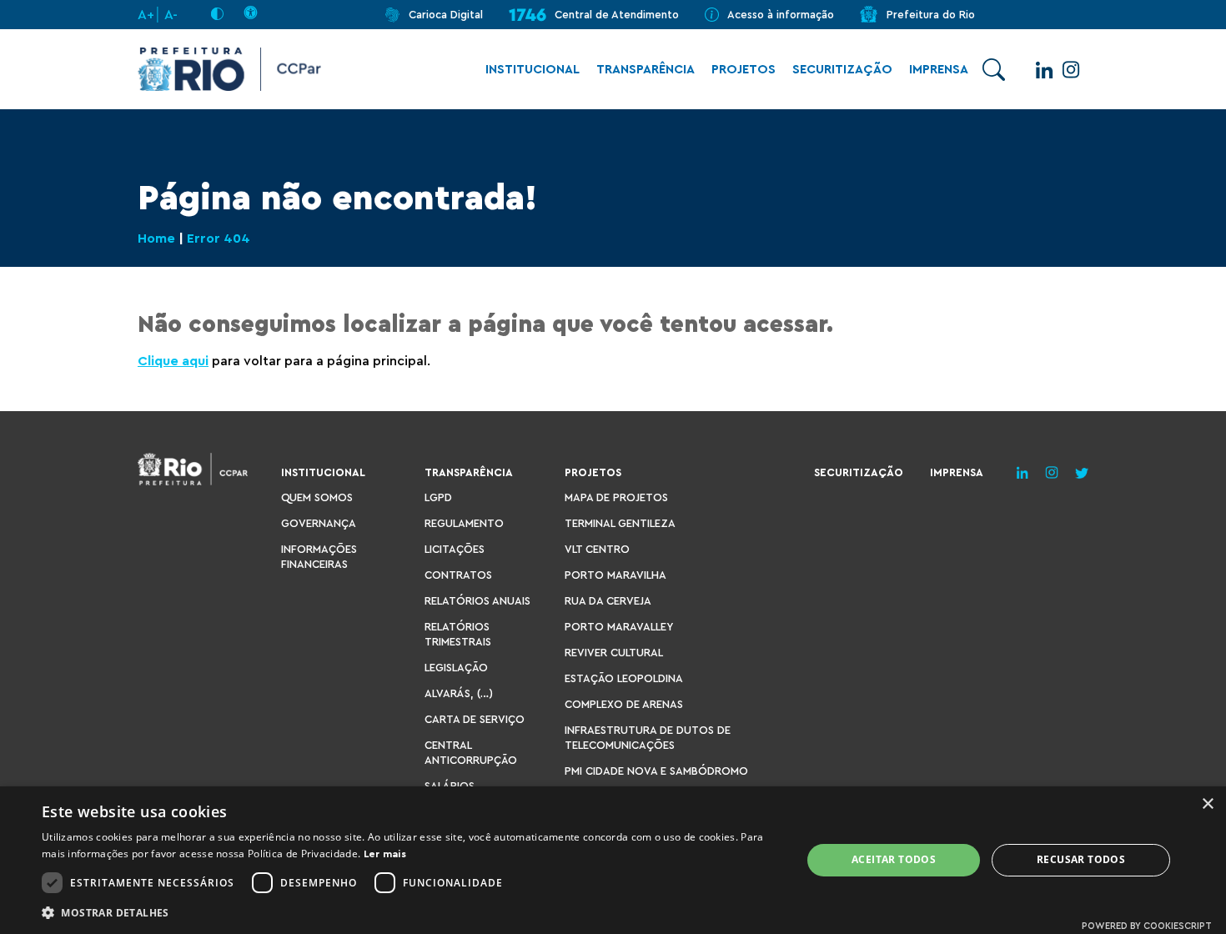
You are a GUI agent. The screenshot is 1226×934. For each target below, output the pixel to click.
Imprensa (938, 69)
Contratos (458, 575)
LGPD (438, 497)
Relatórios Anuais (477, 600)
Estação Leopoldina (624, 678)
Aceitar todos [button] (894, 859)
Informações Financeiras (319, 557)
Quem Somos (317, 497)
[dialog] (613, 860)
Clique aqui (173, 361)
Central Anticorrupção (471, 753)
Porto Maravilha (615, 575)
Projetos (743, 69)
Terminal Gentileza (620, 523)
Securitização (842, 69)
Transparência (645, 69)
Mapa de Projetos (616, 497)
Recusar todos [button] (1081, 859)
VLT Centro (597, 549)
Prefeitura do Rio (931, 14)
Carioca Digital (446, 14)
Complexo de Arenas (624, 704)
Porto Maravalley (619, 626)
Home (156, 238)
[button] (410, 911)
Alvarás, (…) (459, 693)
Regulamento (464, 523)
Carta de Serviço (475, 719)
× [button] (1207, 804)
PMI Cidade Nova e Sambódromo (656, 771)
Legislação (456, 667)
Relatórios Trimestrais (458, 634)
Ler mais (385, 854)
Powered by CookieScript (1147, 926)
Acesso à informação (780, 14)
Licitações (455, 549)
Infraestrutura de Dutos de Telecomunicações (648, 738)
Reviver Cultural (614, 652)
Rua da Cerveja (608, 600)
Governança (318, 523)
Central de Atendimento (617, 14)
